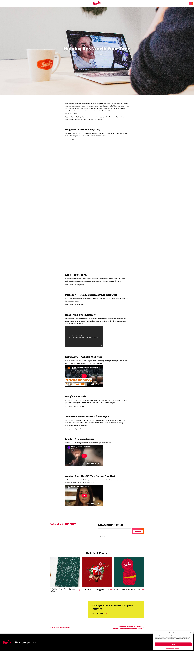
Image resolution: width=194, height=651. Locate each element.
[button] (191, 633)
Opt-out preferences (170, 648)
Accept (173, 644)
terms (113, 536)
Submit (138, 531)
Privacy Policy (177, 648)
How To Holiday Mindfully (61, 627)
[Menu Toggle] (191, 3)
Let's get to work (98, 613)
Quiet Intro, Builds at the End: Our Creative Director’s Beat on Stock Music (127, 628)
